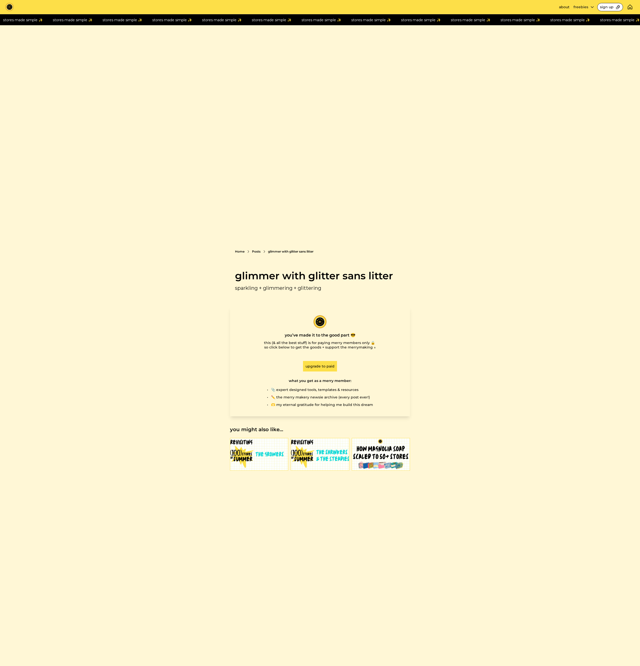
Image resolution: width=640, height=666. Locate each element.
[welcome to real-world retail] (381, 454)
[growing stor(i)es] (259, 454)
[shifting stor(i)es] (320, 454)
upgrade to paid (320, 366)
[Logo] (9, 6)
